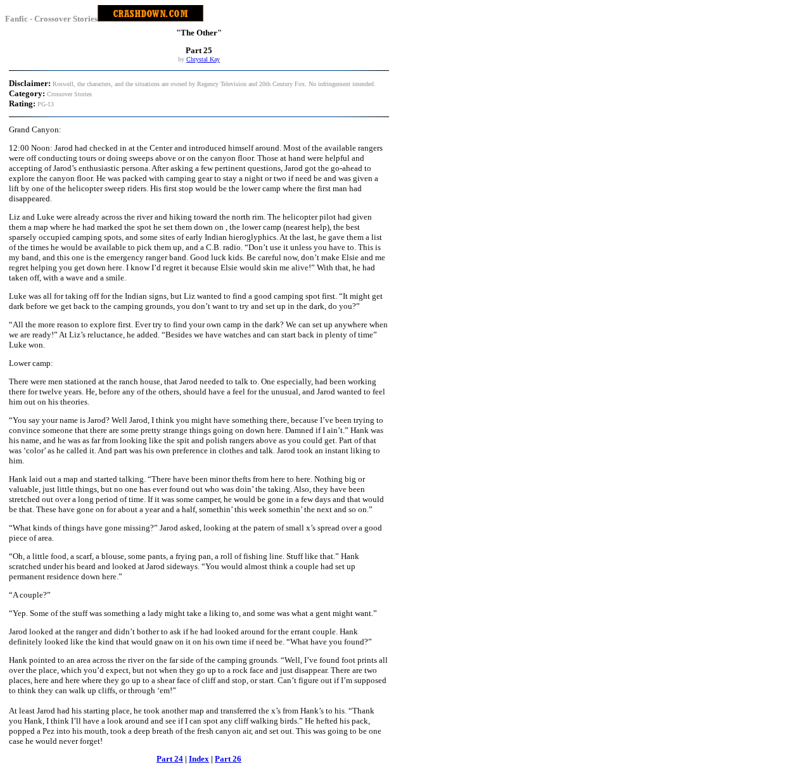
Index (199, 759)
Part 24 (169, 759)
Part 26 (228, 759)
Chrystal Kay (203, 59)
